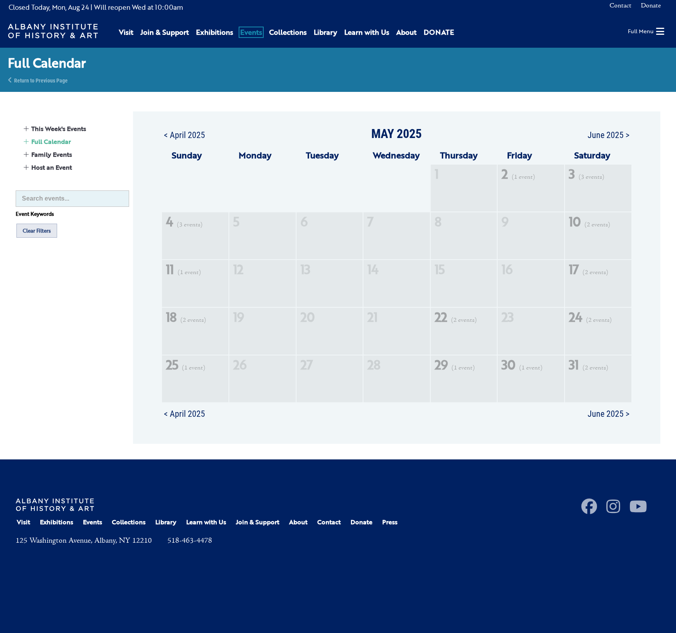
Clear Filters (37, 231)
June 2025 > (608, 134)
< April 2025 (184, 134)
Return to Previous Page (41, 80)
